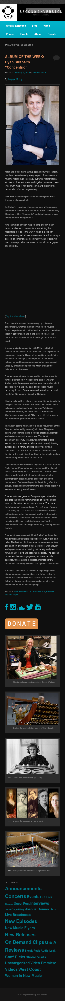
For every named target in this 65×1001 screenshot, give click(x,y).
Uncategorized (17, 962)
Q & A (50, 942)
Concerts (15, 896)
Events (24, 34)
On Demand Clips (37, 591)
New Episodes (21, 921)
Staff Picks (15, 957)
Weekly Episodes (16, 25)
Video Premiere (43, 962)
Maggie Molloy (15, 79)
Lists (53, 909)
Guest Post (22, 903)
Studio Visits (36, 957)
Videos (11, 969)
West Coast (29, 969)
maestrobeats (39, 72)
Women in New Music (23, 975)
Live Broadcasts (18, 914)
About (38, 34)
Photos (10, 34)
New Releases (21, 591)
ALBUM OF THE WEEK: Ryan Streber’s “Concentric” (24, 62)
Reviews (50, 591)
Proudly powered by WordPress (33, 994)
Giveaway (9, 904)
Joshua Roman (37, 909)
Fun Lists (46, 897)
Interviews (39, 903)
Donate (52, 34)
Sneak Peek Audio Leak (40, 951)
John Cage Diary (14, 909)
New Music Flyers (20, 927)
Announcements (23, 888)
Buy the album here (15, 316)
